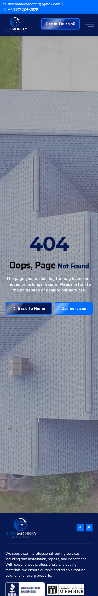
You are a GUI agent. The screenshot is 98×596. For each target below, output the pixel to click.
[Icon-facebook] (80, 527)
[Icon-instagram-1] (89, 527)
